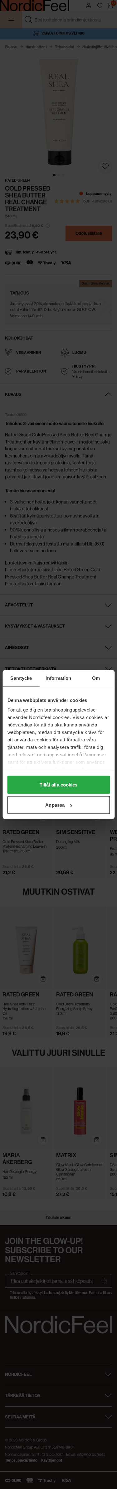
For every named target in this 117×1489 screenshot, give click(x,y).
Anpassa (55, 805)
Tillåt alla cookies (59, 784)
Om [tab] (96, 678)
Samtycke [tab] (21, 678)
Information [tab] (58, 678)
